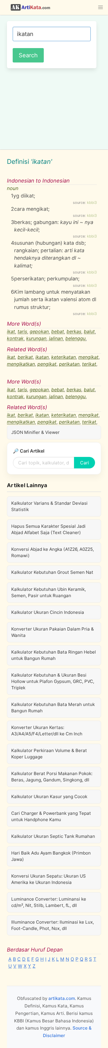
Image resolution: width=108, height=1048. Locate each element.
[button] (100, 7)
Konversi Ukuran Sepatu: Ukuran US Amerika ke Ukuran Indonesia (48, 879)
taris (22, 332)
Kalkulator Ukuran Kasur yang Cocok (49, 796)
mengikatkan (21, 364)
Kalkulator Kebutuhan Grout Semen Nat (52, 572)
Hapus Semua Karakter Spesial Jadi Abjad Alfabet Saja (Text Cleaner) (48, 529)
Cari (84, 463)
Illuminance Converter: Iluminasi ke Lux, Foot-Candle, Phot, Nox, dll (52, 925)
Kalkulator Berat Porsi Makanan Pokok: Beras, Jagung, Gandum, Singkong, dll (51, 777)
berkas (74, 332)
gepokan (39, 332)
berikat (25, 357)
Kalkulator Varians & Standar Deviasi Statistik (49, 506)
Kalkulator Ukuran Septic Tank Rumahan (53, 836)
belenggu (75, 338)
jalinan (56, 338)
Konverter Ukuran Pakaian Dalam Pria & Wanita (52, 632)
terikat (89, 364)
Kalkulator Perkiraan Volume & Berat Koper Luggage (49, 754)
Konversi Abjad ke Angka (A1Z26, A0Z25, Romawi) (52, 552)
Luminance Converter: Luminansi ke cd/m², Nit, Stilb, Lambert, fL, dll (48, 902)
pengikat (46, 364)
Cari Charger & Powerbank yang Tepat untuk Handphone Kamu (51, 816)
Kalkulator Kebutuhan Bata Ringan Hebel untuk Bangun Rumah (53, 655)
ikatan (42, 357)
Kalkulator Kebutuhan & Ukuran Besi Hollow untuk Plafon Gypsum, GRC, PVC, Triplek (52, 681)
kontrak (15, 338)
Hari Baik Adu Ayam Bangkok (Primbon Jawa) (51, 856)
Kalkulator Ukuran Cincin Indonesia (47, 612)
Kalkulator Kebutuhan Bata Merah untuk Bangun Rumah (53, 707)
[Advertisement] (54, 108)
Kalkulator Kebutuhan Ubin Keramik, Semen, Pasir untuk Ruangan (48, 592)
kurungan (36, 338)
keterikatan (63, 357)
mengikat (88, 357)
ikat (11, 332)
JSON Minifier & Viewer (35, 432)
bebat (57, 332)
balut (89, 332)
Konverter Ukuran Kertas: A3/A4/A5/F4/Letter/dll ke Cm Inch (46, 730)
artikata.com (61, 998)
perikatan (69, 364)
